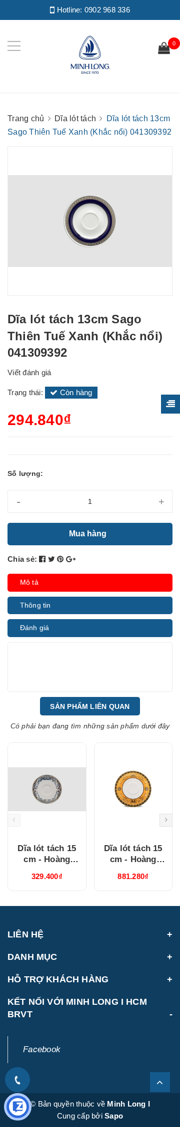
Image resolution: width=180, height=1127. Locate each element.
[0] (164, 49)
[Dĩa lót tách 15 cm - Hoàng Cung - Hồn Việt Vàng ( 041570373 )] (47, 789)
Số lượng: (25, 473)
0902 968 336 (107, 9)
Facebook (41, 1049)
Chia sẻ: (22, 559)
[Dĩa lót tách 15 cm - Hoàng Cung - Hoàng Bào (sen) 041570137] (133, 789)
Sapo (113, 1116)
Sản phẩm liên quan (90, 706)
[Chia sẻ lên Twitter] (53, 559)
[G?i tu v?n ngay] (18, 1107)
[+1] (71, 559)
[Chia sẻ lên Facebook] (43, 559)
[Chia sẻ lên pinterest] (61, 559)
